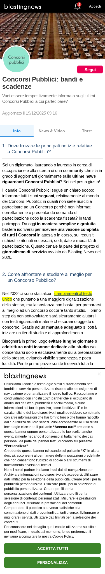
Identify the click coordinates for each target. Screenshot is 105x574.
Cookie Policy (62, 536)
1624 (47, 398)
